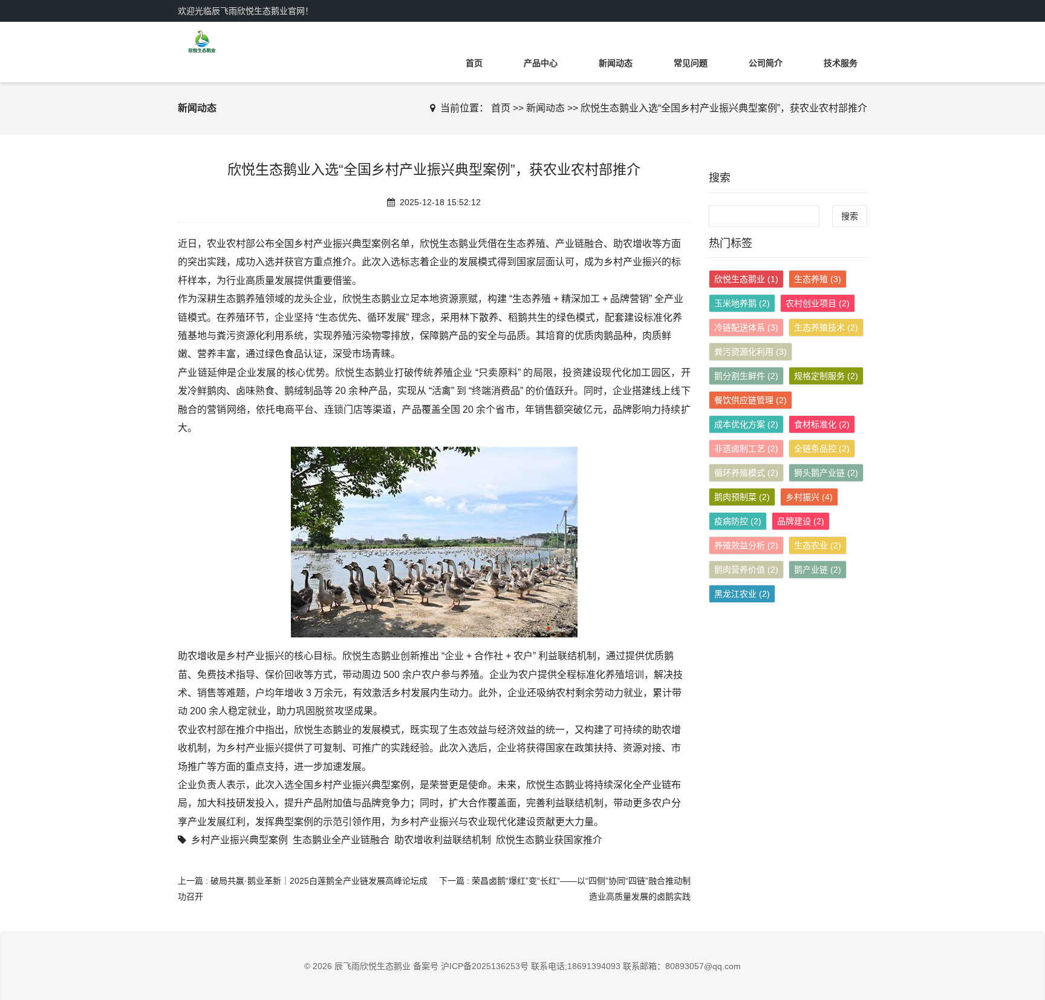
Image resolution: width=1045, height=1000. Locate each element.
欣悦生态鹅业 (746, 279)
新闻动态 (616, 63)
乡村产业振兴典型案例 (239, 840)
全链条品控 (822, 448)
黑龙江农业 (742, 594)
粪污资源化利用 (750, 352)
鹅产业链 (817, 569)
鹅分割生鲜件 (746, 376)
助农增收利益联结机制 (442, 840)
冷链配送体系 (746, 327)
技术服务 (841, 63)
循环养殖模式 (746, 473)
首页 (474, 63)
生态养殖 (817, 279)
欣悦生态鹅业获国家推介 (549, 840)
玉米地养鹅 (742, 303)
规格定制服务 (826, 376)
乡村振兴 (809, 497)
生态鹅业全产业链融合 (341, 840)
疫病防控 (737, 521)
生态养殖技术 (826, 327)
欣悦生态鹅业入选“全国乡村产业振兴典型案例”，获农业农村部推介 (724, 108)
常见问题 (691, 63)
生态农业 (817, 545)
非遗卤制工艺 (746, 448)
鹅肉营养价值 (746, 569)
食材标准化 (822, 424)
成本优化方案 (746, 424)
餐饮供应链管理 (750, 400)
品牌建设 (800, 521)
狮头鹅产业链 (826, 473)
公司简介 (766, 63)
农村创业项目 (818, 303)
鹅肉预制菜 (742, 497)
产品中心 (541, 63)
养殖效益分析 (746, 545)
